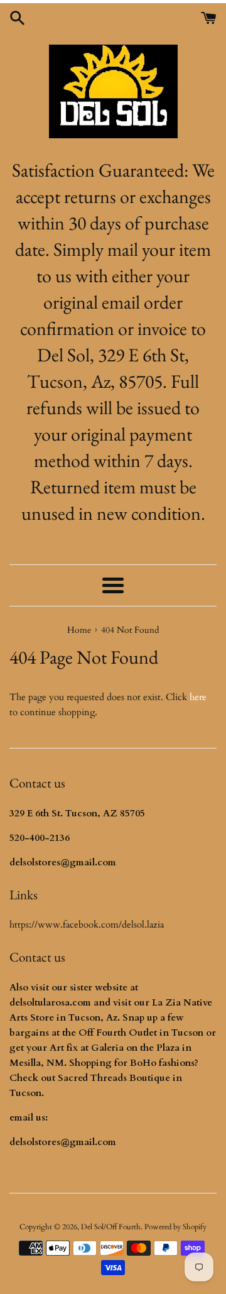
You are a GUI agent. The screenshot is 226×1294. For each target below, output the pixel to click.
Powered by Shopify (175, 1227)
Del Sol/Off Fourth (111, 1227)
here (198, 697)
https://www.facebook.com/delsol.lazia (86, 924)
